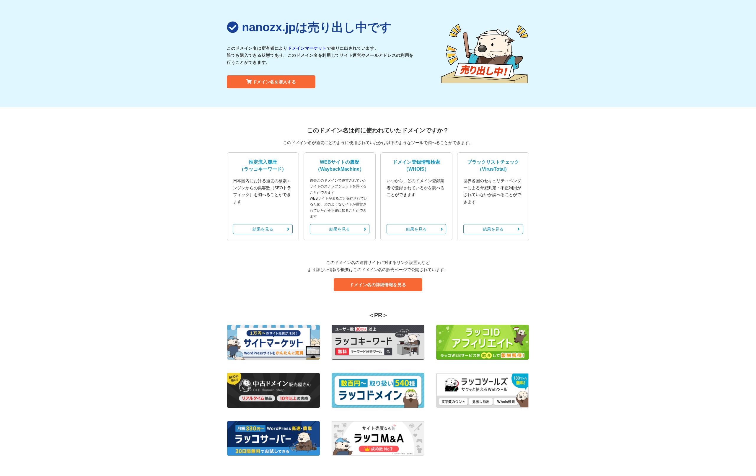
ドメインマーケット (307, 48)
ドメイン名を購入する (274, 81)
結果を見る (262, 229)
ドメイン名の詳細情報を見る (378, 284)
